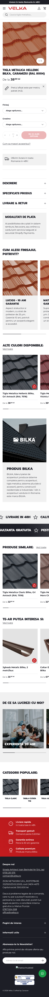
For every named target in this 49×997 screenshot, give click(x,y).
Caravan (25, 991)
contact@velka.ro (12, 876)
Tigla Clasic (11, 798)
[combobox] (24, 14)
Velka (10, 991)
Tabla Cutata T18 (29, 799)
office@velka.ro (11, 912)
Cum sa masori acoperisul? (16, 144)
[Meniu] (4, 8)
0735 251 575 (9, 872)
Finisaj (6, 105)
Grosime (7, 119)
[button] (45, 8)
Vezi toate (8, 349)
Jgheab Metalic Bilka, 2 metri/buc (15, 669)
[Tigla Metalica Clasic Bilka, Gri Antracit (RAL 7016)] (20, 571)
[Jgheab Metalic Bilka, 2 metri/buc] (20, 646)
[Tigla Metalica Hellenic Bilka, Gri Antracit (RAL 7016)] (20, 372)
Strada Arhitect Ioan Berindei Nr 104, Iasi (23, 869)
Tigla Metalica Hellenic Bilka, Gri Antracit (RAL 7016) (18, 395)
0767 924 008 (10, 909)
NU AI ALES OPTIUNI (33, 135)
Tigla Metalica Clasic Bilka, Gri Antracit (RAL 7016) (19, 594)
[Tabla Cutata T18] (30, 787)
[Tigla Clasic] (11, 787)
